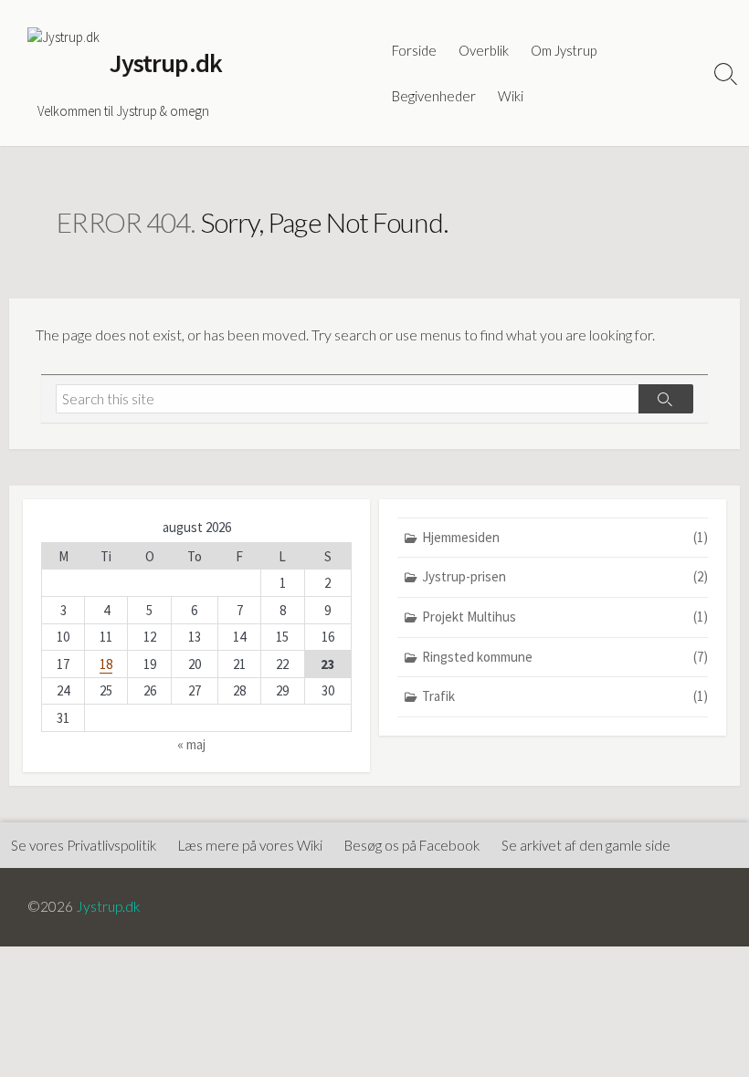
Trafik (565, 696)
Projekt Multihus (565, 616)
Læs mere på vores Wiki (250, 845)
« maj (191, 744)
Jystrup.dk (108, 906)
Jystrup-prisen (565, 576)
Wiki (510, 96)
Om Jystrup (563, 50)
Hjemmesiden (565, 537)
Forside (414, 50)
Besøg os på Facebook (412, 845)
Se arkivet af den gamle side (585, 845)
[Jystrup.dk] (63, 63)
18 (106, 664)
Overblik (484, 50)
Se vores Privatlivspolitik (83, 845)
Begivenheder (434, 96)
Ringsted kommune (565, 656)
